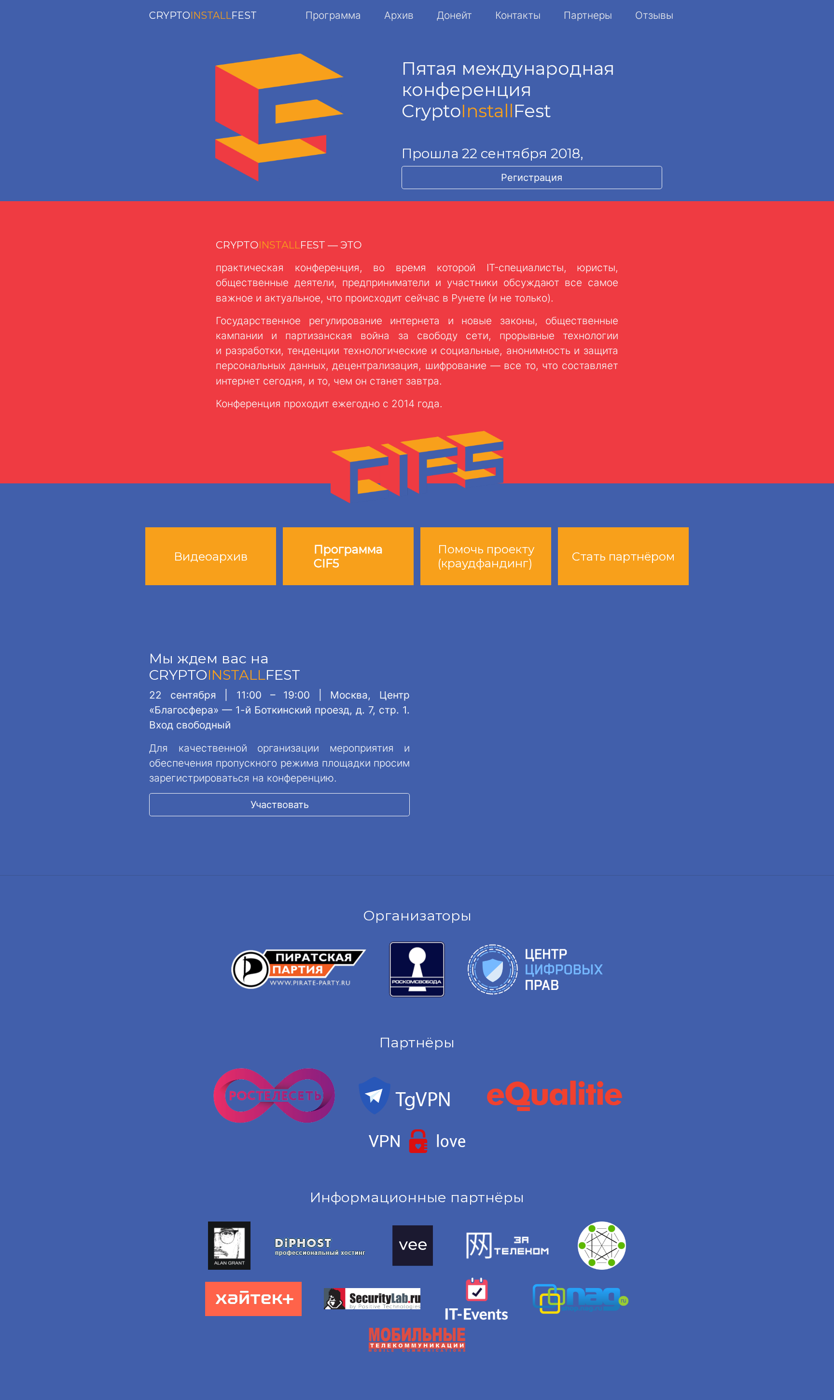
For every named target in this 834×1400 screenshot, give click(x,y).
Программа (333, 15)
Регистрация (531, 177)
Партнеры (588, 15)
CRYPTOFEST (203, 15)
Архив (399, 15)
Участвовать (279, 804)
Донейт (454, 15)
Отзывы (654, 15)
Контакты (518, 15)
